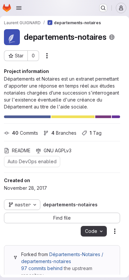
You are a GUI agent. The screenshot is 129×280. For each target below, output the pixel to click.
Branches (63, 133)
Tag (96, 133)
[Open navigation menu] (19, 8)
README (21, 150)
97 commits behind (42, 268)
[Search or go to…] (103, 8)
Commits (25, 133)
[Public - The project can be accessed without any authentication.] (111, 37)
